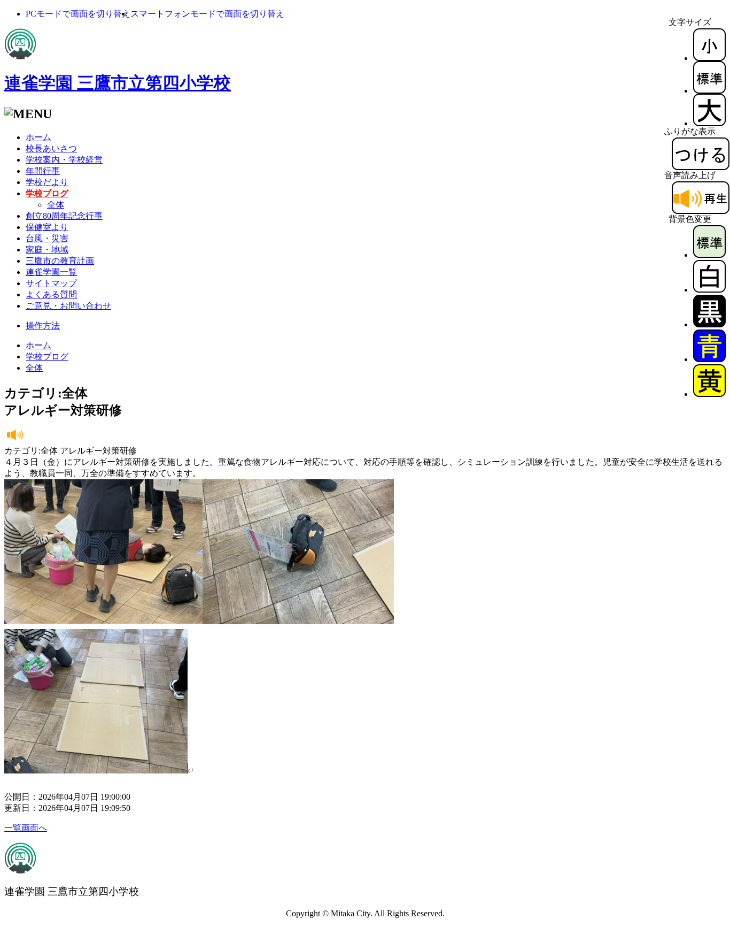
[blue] (709, 359)
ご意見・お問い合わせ (68, 305)
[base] (709, 254)
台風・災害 (47, 238)
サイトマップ (51, 283)
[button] (78, 13)
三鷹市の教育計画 (60, 260)
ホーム (38, 137)
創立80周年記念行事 (64, 215)
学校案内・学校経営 (64, 159)
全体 (55, 204)
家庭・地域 (47, 249)
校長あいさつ (51, 148)
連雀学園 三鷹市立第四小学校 (117, 83)
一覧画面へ (25, 827)
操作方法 (43, 325)
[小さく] (709, 58)
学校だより (47, 182)
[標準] (709, 90)
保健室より (47, 227)
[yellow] (709, 394)
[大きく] (709, 123)
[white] (709, 289)
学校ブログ (47, 356)
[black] (709, 324)
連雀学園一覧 (51, 272)
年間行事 (43, 170)
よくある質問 (51, 294)
